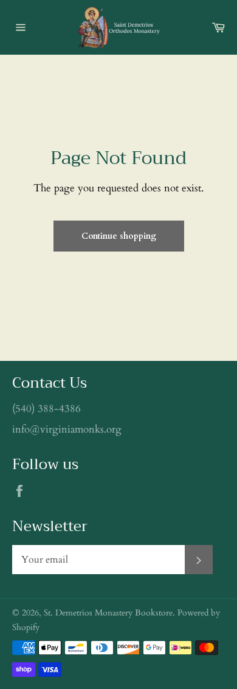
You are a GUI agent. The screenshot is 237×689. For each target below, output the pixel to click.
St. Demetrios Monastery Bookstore (108, 613)
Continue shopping (118, 236)
